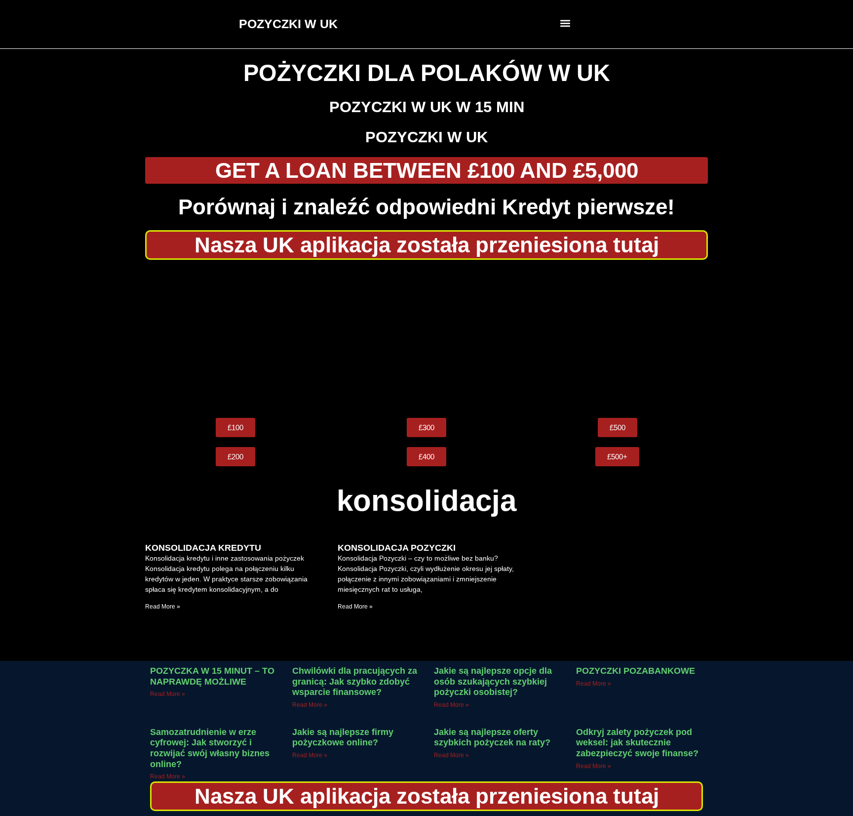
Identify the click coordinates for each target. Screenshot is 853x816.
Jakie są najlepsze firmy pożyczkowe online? (342, 737)
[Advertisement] (426, 339)
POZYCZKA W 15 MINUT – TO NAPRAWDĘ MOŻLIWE (212, 676)
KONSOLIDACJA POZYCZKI (397, 548)
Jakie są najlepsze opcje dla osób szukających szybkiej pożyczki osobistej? (493, 681)
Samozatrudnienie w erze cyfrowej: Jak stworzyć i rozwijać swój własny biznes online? (210, 748)
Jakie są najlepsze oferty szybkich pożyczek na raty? (492, 737)
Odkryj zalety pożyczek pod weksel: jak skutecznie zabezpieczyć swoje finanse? (637, 742)
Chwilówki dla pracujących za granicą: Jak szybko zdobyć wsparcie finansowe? (354, 681)
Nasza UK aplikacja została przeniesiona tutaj (426, 245)
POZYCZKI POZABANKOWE (635, 671)
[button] (565, 23)
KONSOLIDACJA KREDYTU (203, 548)
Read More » (162, 606)
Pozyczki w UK (426, 137)
